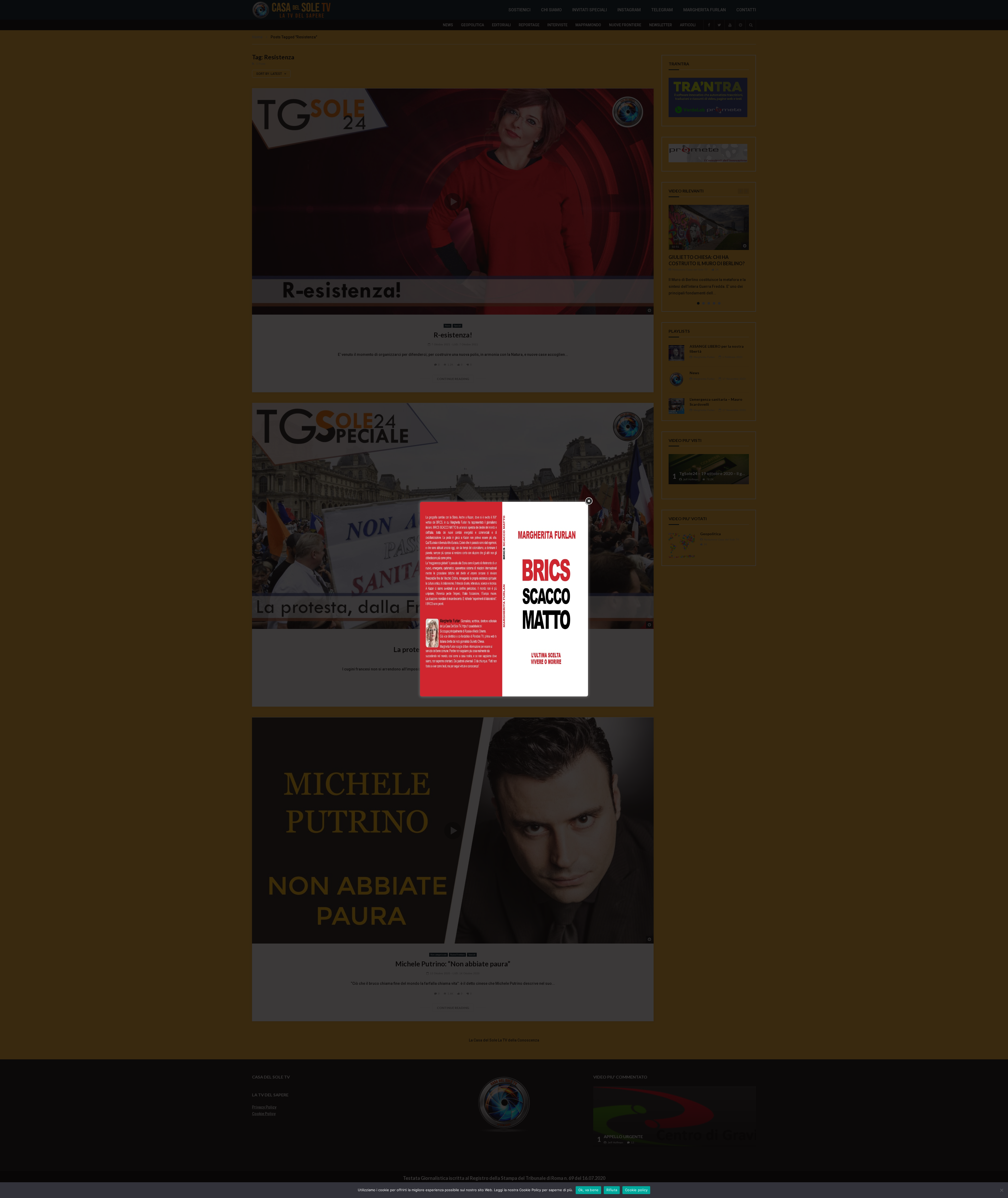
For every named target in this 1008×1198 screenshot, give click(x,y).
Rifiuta (611, 1190)
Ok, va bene (588, 1190)
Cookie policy (636, 1190)
